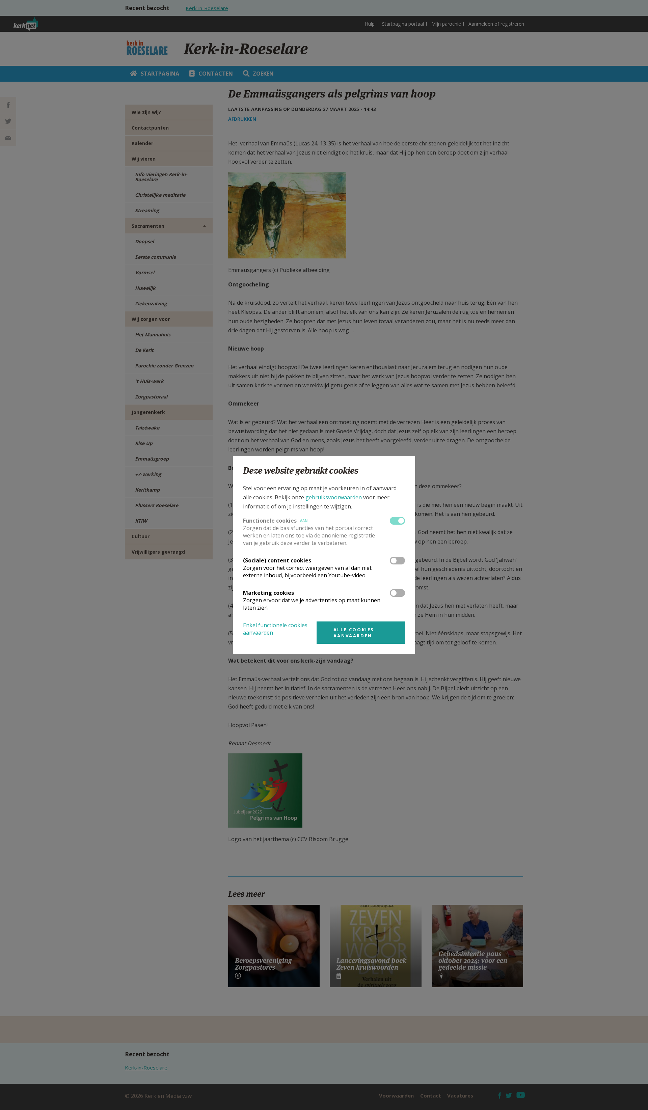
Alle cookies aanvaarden (353, 633)
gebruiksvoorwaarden (333, 497)
